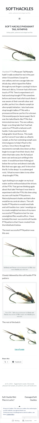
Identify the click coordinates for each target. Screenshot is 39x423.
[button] (13, 336)
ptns (25, 386)
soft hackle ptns (32, 386)
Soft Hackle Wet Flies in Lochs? (9, 398)
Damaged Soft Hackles (31, 398)
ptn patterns (19, 386)
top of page (19, 349)
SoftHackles (19, 9)
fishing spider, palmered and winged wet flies (19, 32)
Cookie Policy (10, 414)
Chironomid (30, 384)
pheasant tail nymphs (8, 386)
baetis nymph (22, 384)
